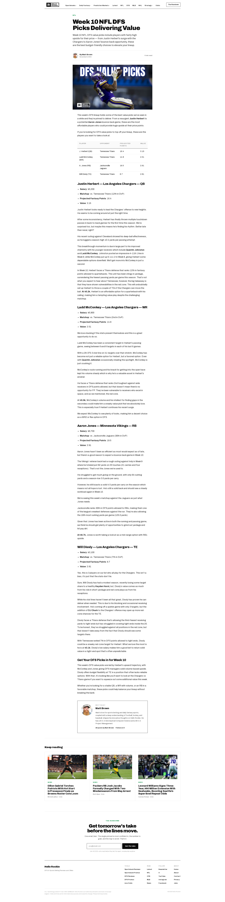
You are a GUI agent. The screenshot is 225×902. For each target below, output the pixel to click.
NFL (74, 15)
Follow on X (120, 728)
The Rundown (173, 4)
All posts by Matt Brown (105, 728)
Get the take (130, 846)
